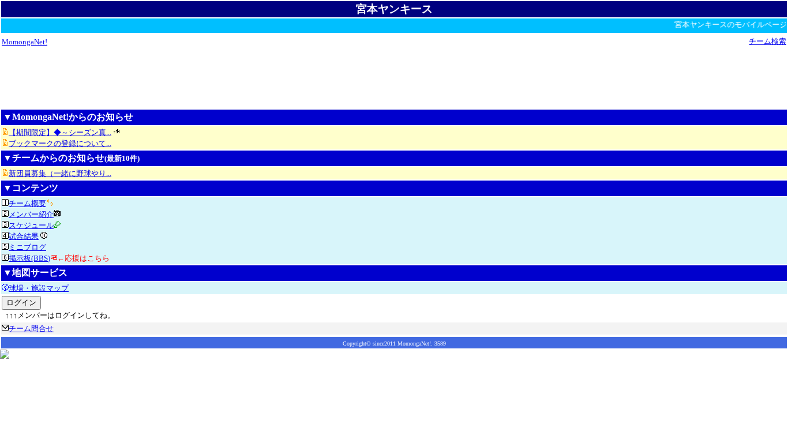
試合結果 (24, 236)
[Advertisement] (394, 77)
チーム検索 (767, 41)
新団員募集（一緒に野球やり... (60, 173)
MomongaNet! (24, 41)
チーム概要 (27, 203)
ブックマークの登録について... (60, 143)
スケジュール (31, 225)
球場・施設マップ (39, 288)
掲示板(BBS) (29, 258)
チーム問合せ (31, 328)
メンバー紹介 (31, 214)
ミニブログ (27, 247)
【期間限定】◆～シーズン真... (60, 132)
